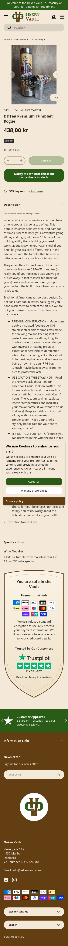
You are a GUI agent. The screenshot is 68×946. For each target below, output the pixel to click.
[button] (62, 17)
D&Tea (7, 110)
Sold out (46, 160)
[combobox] (34, 27)
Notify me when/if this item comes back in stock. (34, 175)
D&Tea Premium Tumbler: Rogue (29, 39)
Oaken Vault (17, 936)
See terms (36, 191)
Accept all (34, 481)
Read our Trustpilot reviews (34, 677)
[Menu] (6, 17)
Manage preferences (34, 490)
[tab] (14, 542)
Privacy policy (15, 501)
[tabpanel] (34, 556)
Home (7, 39)
